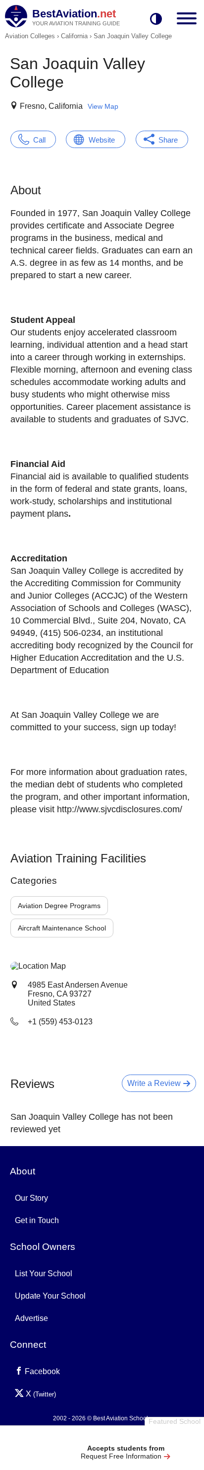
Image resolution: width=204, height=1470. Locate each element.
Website (102, 140)
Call (39, 140)
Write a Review (155, 1083)
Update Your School (50, 1296)
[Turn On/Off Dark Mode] (156, 19)
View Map (103, 106)
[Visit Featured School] (125, 1436)
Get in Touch (37, 1220)
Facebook (41, 1371)
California (74, 36)
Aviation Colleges (30, 36)
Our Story (31, 1198)
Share (168, 140)
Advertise (31, 1318)
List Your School (43, 1273)
